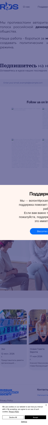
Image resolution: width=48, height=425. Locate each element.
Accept (35, 417)
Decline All (13, 417)
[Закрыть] (45, 406)
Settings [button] (24, 421)
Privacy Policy (14, 411)
